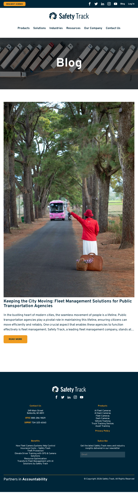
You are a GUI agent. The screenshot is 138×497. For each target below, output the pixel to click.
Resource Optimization (35, 458)
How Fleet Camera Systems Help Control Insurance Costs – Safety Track (35, 447)
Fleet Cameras (103, 415)
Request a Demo (14, 4)
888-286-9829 (38, 418)
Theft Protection (35, 450)
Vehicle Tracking (103, 421)
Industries (56, 28)
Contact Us (113, 28)
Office (28, 418)
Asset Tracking (102, 426)
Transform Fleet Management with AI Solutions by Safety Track (35, 462)
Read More (15, 339)
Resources (73, 28)
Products (24, 28)
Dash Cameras (103, 418)
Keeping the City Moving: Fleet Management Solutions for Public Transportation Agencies (68, 304)
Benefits (35, 441)
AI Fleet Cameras (103, 410)
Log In (131, 4)
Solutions (39, 28)
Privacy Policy (102, 431)
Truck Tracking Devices (103, 423)
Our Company (93, 28)
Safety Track (69, 16)
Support (27, 423)
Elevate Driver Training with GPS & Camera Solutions (35, 454)
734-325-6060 (39, 422)
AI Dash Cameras (103, 413)
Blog (122, 4)
